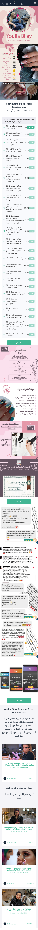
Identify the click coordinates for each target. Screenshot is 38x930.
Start (31, 134)
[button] (35, 3)
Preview (30, 127)
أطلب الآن (19, 343)
